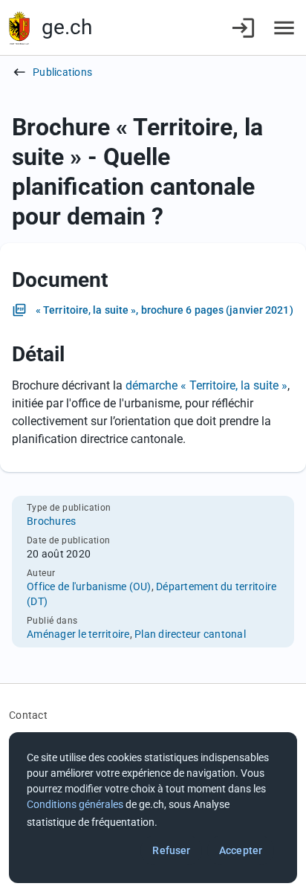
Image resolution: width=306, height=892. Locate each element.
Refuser (171, 850)
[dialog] (153, 807)
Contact (28, 715)
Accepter (240, 850)
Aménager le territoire (78, 634)
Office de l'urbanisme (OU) (89, 586)
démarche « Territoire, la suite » (206, 385)
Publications (62, 72)
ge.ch (67, 27)
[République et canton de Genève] (19, 28)
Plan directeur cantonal (190, 634)
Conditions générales (75, 804)
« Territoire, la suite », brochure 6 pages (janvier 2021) (164, 310)
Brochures (51, 521)
